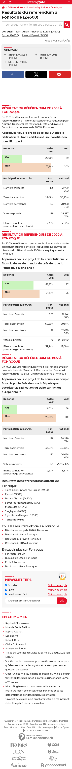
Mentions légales (45, 727)
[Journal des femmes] (19, 745)
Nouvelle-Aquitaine (37, 7)
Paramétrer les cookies (14, 727)
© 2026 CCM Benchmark (36, 730)
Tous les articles (15, 724)
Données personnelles (54, 724)
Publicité (54, 721)
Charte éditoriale (41, 721)
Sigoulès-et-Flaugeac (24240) (21, 515)
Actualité (12, 585)
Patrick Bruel (12, 640)
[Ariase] (19, 765)
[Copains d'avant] (19, 758)
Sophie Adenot (13, 631)
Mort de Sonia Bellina (17, 627)
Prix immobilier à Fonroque (21, 566)
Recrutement (36, 724)
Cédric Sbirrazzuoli (15, 644)
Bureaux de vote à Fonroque (21, 557)
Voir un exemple (57, 585)
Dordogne (56, 7)
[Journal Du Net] (19, 752)
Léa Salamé (12, 635)
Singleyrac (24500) (15, 511)
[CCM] (53, 745)
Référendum (15, 7)
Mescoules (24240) (16, 506)
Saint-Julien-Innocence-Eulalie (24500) (38, 31)
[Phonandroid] (53, 765)
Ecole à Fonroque (15, 562)
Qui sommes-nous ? (13, 721)
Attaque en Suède (15, 648)
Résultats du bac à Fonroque (21, 534)
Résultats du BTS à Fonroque (21, 543)
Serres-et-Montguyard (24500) (22, 502)
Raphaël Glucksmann (17, 623)
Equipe (28, 721)
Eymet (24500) (10, 35)
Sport (10, 589)
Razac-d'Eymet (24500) (35, 35)
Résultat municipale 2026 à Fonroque (26, 530)
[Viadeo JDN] (53, 758)
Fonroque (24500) (15, 553)
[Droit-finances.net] (53, 752)
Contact (64, 721)
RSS (26, 724)
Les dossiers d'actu (17, 594)
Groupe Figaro (61, 727)
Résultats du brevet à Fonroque (23, 538)
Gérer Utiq (31, 727)
